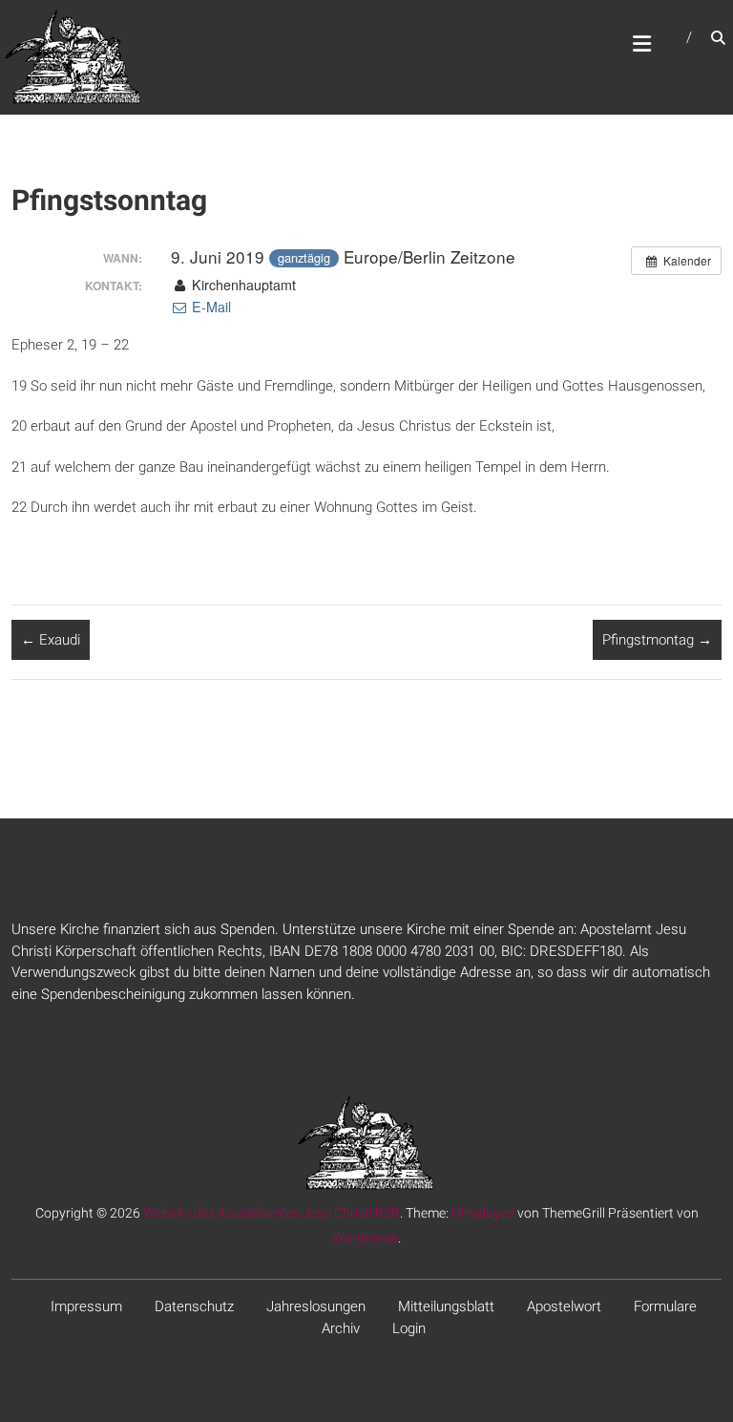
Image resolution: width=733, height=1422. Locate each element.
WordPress (365, 1237)
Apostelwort (564, 1306)
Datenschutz (194, 1306)
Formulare (665, 1306)
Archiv (341, 1328)
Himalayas (482, 1212)
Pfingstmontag (657, 639)
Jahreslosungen (316, 1306)
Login (409, 1328)
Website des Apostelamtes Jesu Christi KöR (271, 1212)
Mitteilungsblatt (446, 1306)
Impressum (86, 1306)
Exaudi (50, 639)
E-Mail (209, 306)
